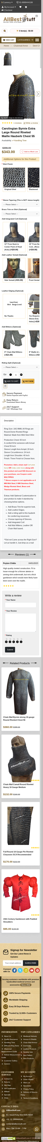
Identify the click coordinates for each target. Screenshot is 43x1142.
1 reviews (17, 123)
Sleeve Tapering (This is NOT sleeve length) (21, 200)
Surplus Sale (28, 1052)
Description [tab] (9, 421)
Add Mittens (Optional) (11, 327)
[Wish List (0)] (20, 7)
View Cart (9, 40)
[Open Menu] (37, 40)
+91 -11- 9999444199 (14, 1119)
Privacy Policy (28, 1089)
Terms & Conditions (30, 1098)
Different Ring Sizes (11, 1046)
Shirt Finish (8, 164)
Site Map (7, 1085)
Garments (27, 1046)
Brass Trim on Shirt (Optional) (14, 210)
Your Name (10, 600)
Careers (7, 1064)
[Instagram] (26, 970)
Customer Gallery (10, 1061)
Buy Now (29, 381)
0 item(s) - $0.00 (26, 31)
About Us (7, 1036)
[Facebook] (14, 970)
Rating (9, 635)
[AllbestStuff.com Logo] (20, 18)
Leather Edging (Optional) (12, 291)
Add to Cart (12, 381)
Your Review (11, 611)
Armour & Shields (29, 1039)
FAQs (6, 1098)
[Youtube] (31, 970)
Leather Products (29, 1049)
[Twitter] (20, 970)
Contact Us (8, 1079)
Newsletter (27, 1086)
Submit (10, 650)
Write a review (31, 123)
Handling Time (9, 1042)
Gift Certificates (10, 1088)
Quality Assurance (11, 1039)
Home (6, 46)
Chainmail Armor (21, 46)
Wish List (26, 1083)
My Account (27, 1076)
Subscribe (30, 963)
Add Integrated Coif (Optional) (14, 219)
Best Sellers (27, 1055)
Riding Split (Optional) (11, 363)
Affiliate (7, 1092)
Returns (7, 1082)
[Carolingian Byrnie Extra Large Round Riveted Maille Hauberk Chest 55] (7, 58)
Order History (28, 1079)
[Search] (4, 31)
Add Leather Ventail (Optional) (14, 255)
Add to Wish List (31, 152)
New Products (28, 1058)
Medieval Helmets (30, 1036)
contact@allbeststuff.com (16, 1124)
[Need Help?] (5, 386)
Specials (7, 1095)
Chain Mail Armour (30, 1042)
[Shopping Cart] (26, 7)
